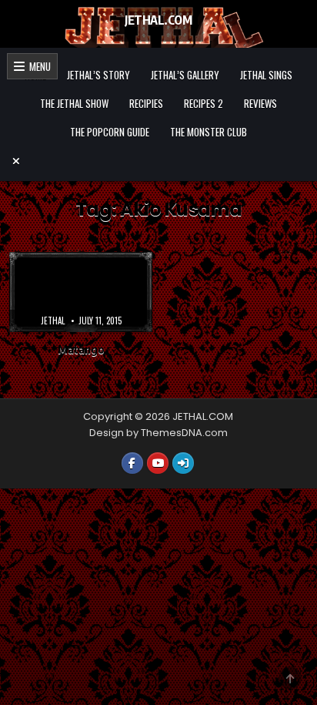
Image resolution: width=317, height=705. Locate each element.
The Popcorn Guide (109, 131)
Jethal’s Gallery (185, 74)
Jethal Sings (266, 74)
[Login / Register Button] (183, 463)
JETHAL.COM (158, 20)
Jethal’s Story (98, 74)
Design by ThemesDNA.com (158, 432)
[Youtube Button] (158, 463)
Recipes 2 (203, 103)
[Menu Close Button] (158, 161)
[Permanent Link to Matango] (80, 292)
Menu (38, 66)
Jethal (53, 320)
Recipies (146, 103)
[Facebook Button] (132, 463)
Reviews (260, 103)
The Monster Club (208, 131)
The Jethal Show (74, 103)
